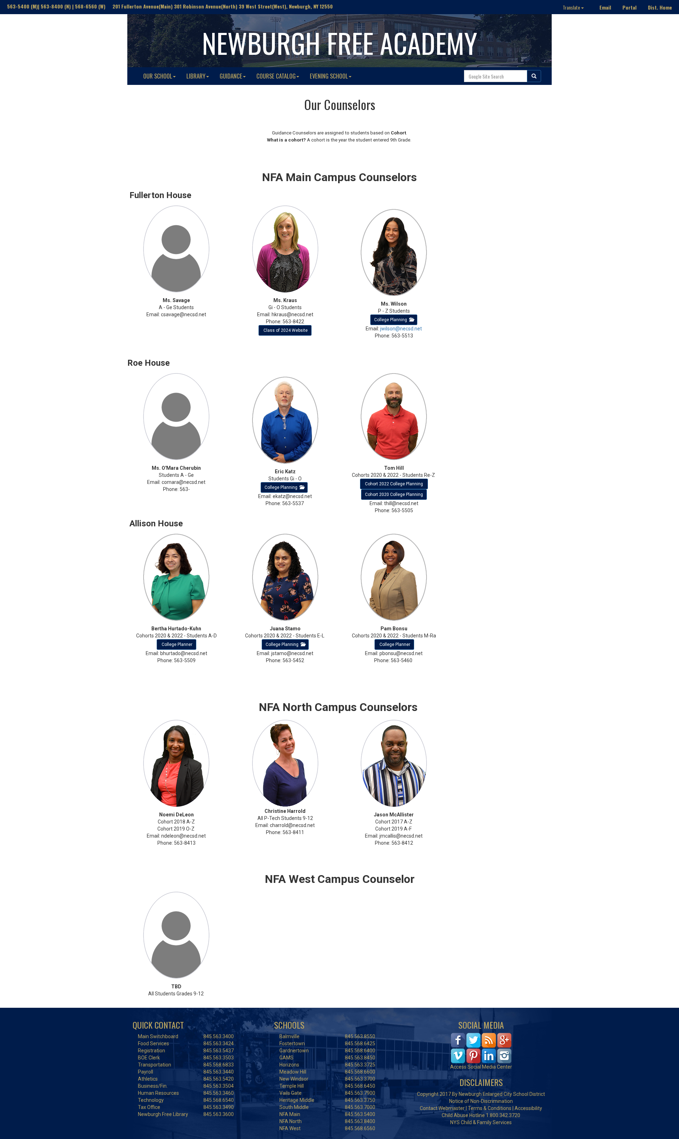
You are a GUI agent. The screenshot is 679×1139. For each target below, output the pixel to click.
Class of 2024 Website (285, 330)
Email (605, 7)
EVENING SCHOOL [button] (329, 75)
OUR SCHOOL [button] (157, 75)
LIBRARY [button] (195, 75)
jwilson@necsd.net (401, 328)
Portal (629, 7)
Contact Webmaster (442, 1108)
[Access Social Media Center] (481, 1048)
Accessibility (528, 1108)
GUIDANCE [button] (231, 75)
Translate (572, 7)
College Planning (391, 319)
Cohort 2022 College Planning (394, 483)
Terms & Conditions (489, 1108)
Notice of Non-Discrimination (481, 1101)
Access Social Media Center (481, 1067)
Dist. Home (660, 7)
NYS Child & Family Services (481, 1122)
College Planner (177, 644)
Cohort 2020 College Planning (394, 494)
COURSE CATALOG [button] (276, 75)
